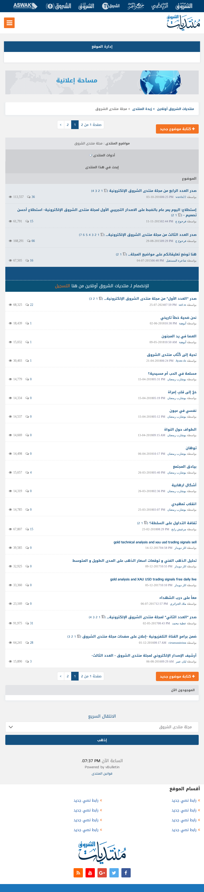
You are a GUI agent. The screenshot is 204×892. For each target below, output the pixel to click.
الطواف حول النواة (180, 429)
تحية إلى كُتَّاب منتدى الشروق (172, 354)
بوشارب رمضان (176, 379)
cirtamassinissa (177, 642)
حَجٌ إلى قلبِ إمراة (182, 392)
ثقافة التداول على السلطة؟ (173, 523)
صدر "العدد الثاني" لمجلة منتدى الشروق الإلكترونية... (152, 617)
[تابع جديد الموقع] (78, 872)
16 (31, 260)
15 (31, 221)
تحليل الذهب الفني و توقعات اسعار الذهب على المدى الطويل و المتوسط (135, 560)
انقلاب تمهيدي (184, 504)
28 (31, 642)
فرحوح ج (180, 221)
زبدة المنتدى (142, 109)
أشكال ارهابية (184, 485)
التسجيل (62, 286)
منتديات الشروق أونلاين (175, 109)
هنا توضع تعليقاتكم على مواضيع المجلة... (162, 254)
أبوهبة (182, 323)
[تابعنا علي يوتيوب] (90, 872)
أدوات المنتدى (104, 155)
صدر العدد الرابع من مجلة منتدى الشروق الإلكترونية (153, 190)
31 (31, 623)
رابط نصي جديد (184, 800)
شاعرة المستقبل (176, 260)
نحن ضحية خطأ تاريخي (178, 317)
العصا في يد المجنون (179, 336)
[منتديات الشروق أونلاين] (183, 29)
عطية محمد (179, 623)
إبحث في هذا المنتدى (102, 167)
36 (33, 197)
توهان (191, 448)
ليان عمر (181, 661)
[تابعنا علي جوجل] (102, 872)
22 (31, 305)
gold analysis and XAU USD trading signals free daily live (153, 579)
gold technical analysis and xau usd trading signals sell (155, 542)
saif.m (182, 304)
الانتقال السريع (102, 716)
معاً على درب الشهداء (178, 597)
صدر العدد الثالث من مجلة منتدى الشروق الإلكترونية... (151, 234)
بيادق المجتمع (185, 466)
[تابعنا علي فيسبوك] (126, 872)
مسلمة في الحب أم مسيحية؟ (172, 373)
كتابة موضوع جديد (176, 129)
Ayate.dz (181, 360)
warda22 (181, 196)
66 (33, 241)
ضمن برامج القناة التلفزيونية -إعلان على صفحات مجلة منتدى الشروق (139, 636)
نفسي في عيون (183, 410)
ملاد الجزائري (178, 603)
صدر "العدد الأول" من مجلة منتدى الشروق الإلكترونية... (150, 298)
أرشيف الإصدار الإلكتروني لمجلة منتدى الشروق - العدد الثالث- (144, 655)
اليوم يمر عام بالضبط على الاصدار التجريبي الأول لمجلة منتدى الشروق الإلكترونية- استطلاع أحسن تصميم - (107, 212)
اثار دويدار (180, 547)
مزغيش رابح (178, 529)
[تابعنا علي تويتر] (114, 872)
